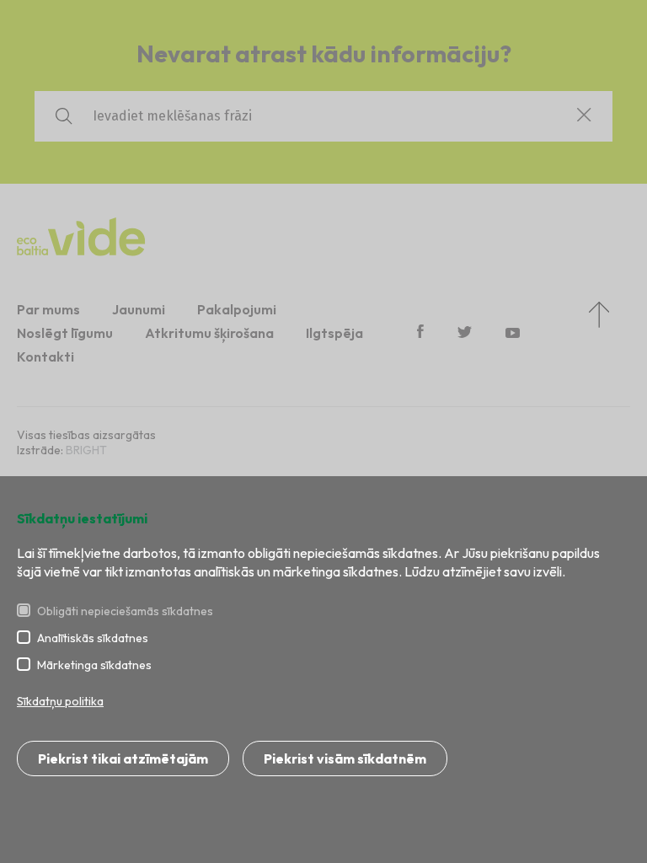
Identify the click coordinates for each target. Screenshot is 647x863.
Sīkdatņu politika (60, 701)
